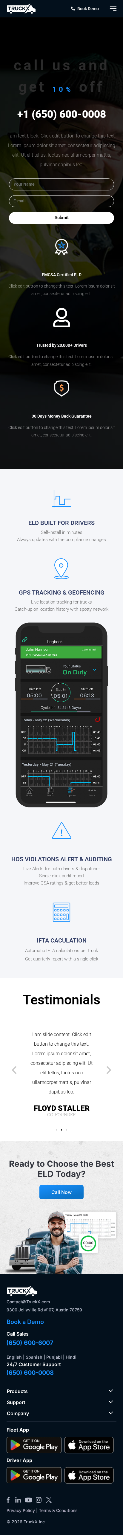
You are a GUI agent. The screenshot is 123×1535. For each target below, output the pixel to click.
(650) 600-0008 (30, 1372)
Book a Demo (25, 1321)
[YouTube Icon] (28, 1499)
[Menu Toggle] (113, 8)
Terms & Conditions (58, 1510)
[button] (14, 1069)
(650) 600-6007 (29, 1342)
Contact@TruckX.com (28, 1301)
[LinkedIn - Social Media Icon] (18, 1499)
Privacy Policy (21, 1510)
